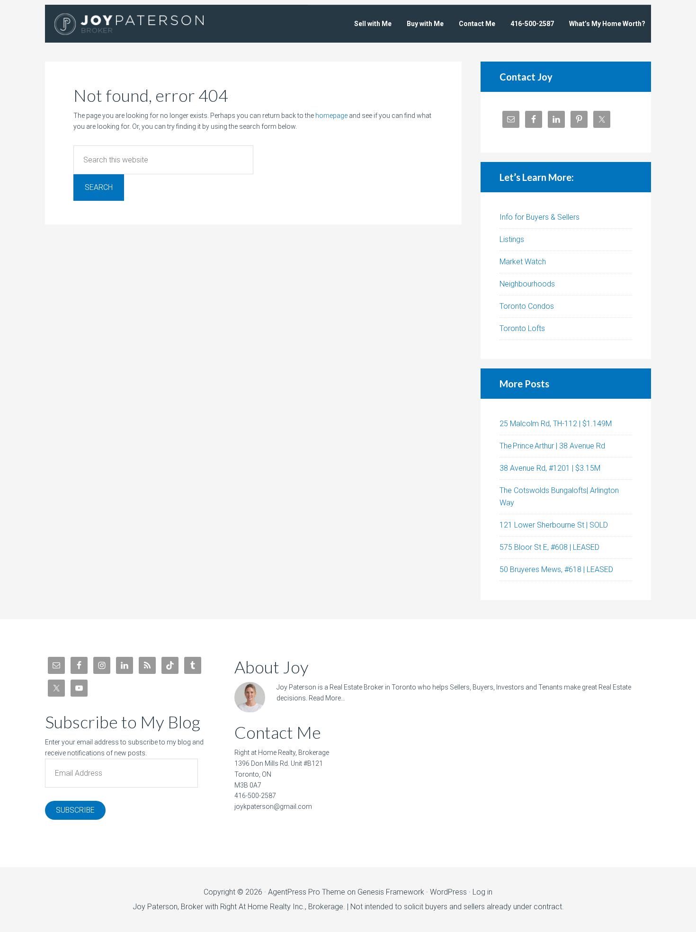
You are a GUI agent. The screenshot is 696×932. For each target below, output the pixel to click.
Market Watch (523, 261)
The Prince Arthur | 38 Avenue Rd (552, 445)
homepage (331, 115)
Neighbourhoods (527, 283)
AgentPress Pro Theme (306, 891)
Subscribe (75, 810)
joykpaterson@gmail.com (273, 806)
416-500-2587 (255, 795)
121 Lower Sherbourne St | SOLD (554, 524)
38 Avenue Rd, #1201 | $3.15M (550, 468)
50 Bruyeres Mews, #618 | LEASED (556, 569)
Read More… (327, 698)
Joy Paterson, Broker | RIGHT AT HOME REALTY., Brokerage (142, 24)
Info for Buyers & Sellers (540, 217)
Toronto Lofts (522, 328)
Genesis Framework (390, 891)
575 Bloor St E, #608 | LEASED (549, 547)
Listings (512, 239)
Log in (482, 891)
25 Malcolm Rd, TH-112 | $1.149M (556, 423)
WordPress (448, 891)
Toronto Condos (527, 306)
